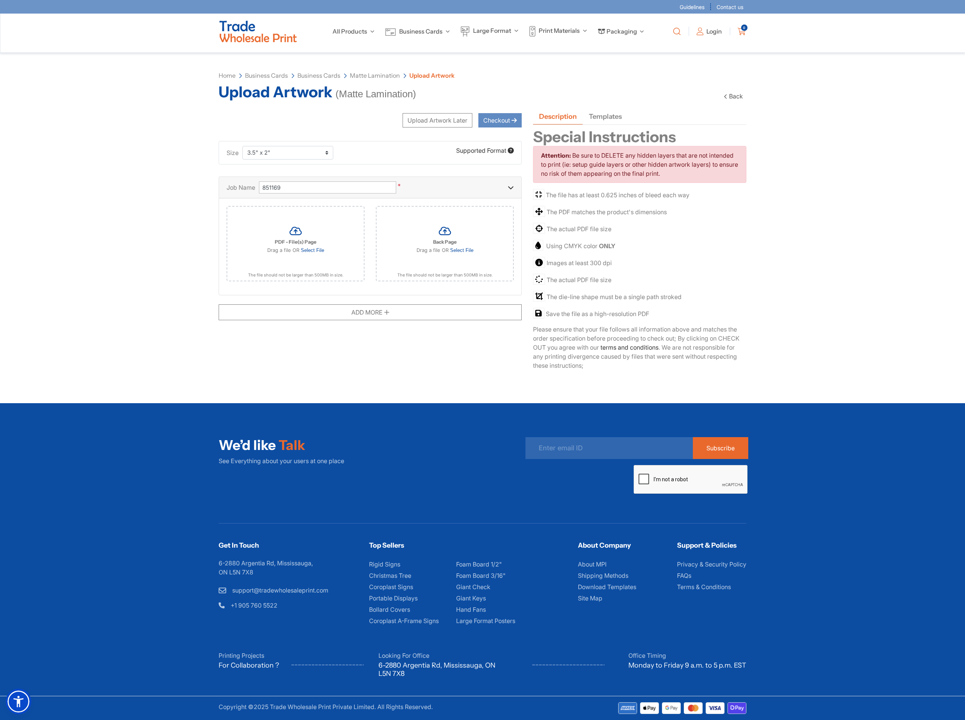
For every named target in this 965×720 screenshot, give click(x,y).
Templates (605, 116)
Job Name (241, 187)
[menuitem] (349, 31)
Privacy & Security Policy (711, 564)
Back (736, 96)
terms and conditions (629, 347)
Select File (312, 250)
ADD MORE (367, 312)
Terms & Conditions (704, 587)
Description (558, 116)
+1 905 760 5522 (253, 605)
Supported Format (482, 150)
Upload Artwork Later (437, 120)
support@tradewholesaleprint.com (279, 590)
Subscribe (720, 448)
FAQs (684, 575)
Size (233, 153)
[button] (18, 701)
